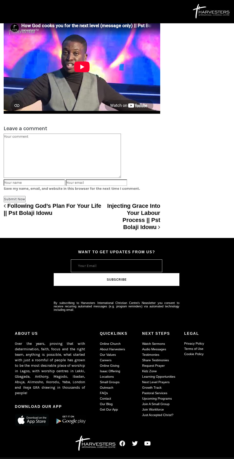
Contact (105, 398)
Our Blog (106, 404)
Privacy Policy (194, 343)
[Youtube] (147, 443)
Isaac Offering (110, 371)
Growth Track (152, 387)
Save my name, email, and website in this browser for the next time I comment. (72, 188)
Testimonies (150, 354)
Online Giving (109, 365)
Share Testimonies (155, 360)
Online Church (110, 344)
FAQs (104, 393)
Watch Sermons (153, 344)
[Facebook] (122, 443)
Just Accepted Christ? (157, 415)
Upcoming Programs (157, 398)
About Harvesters (112, 349)
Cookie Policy (194, 354)
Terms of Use (193, 349)
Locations (107, 376)
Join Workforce (153, 409)
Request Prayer (153, 365)
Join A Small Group (156, 404)
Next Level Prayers (156, 382)
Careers (106, 360)
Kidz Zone (149, 371)
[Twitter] (135, 443)
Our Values (108, 354)
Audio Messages (154, 349)
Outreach (106, 387)
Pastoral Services (154, 393)
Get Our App (109, 409)
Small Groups (110, 382)
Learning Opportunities (158, 376)
